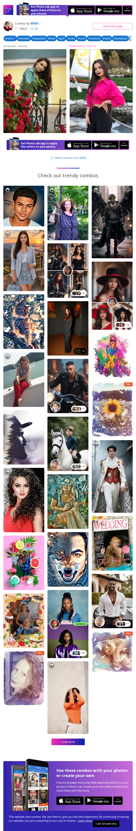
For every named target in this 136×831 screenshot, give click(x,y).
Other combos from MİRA (70, 158)
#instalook (120, 38)
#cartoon (94, 38)
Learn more (85, 821)
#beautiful (39, 38)
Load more (68, 742)
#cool (81, 38)
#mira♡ (10, 38)
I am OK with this (106, 824)
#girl (61, 38)
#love (51, 38)
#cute (71, 38)
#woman (23, 38)
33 (36, 29)
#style (106, 38)
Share (113, 26)
